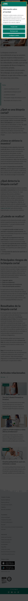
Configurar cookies (14, 35)
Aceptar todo (14, 26)
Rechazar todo (14, 31)
